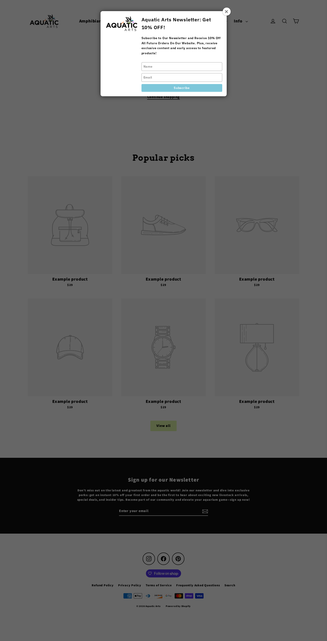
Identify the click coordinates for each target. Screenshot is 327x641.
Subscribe (182, 88)
